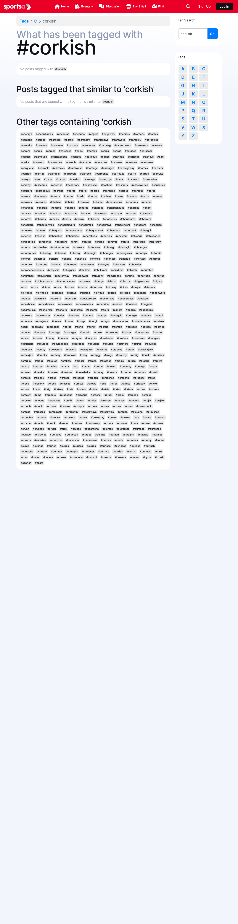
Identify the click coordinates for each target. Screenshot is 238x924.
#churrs (129, 275)
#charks (86, 213)
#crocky (25, 400)
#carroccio (69, 173)
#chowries (135, 264)
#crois (80, 400)
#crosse (25, 411)
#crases (79, 360)
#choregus (106, 253)
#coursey (26, 349)
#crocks (146, 394)
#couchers (138, 338)
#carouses (147, 162)
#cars (37, 179)
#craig (134, 355)
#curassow (72, 440)
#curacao (138, 428)
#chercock (130, 230)
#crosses (39, 411)
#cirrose (85, 292)
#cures (25, 445)
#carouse (131, 162)
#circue (69, 287)
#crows (83, 417)
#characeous (114, 202)
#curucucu (76, 457)
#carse (48, 179)
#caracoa (55, 139)
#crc (75, 366)
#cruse (145, 423)
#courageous (60, 343)
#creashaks (83, 372)
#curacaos (154, 428)
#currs (158, 451)
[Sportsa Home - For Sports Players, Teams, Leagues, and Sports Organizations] (17, 6)
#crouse (55, 417)
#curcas (106, 440)
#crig (47, 389)
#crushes (38, 428)
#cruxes (76, 428)
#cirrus (111, 292)
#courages (78, 343)
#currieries (87, 451)
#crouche (137, 411)
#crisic (93, 389)
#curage (100, 434)
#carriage (92, 168)
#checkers (27, 224)
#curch (119, 440)
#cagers (93, 134)
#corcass (26, 321)
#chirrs (125, 241)
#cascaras (40, 184)
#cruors (108, 423)
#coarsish (40, 298)
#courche (93, 343)
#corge (81, 321)
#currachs (27, 451)
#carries (25, 173)
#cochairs (70, 298)
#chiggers (61, 241)
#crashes (105, 360)
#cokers (117, 309)
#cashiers (122, 184)
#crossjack (55, 411)
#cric (103, 383)
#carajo (68, 139)
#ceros (119, 196)
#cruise (63, 423)
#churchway (61, 275)
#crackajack (145, 349)
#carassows (101, 139)
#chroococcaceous (32, 270)
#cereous (137, 190)
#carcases (57, 145)
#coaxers (55, 298)
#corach (88, 315)
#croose (65, 406)
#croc (37, 394)
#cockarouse (88, 298)
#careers (157, 145)
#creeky (39, 377)
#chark (147, 207)
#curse (35, 457)
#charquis (146, 213)
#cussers (120, 457)
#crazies (51, 366)
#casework (72, 184)
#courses (150, 343)
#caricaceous (59, 156)
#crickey (139, 383)
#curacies (40, 434)
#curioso (105, 445)
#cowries (101, 349)
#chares (70, 207)
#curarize (40, 440)
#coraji (159, 315)
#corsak (85, 332)
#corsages (70, 332)
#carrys (25, 179)
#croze (112, 417)
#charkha (55, 213)
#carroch (85, 173)
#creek (153, 372)
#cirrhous (57, 292)
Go (212, 34)
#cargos (25, 156)
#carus (119, 179)
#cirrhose (26, 292)
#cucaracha (91, 428)
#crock (120, 394)
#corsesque (142, 332)
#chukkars (100, 270)
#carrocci (54, 173)
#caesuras (63, 134)
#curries (118, 451)
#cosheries (106, 338)
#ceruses (26, 202)
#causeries (158, 184)
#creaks (25, 372)
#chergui (145, 230)
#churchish (44, 275)
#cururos (106, 457)
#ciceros (26, 281)
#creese (65, 377)
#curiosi (91, 445)
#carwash (133, 179)
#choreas (60, 253)
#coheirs (61, 309)
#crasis (119, 360)
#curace (25, 434)
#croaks (153, 389)
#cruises (77, 423)
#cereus (25, 196)
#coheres (91, 309)
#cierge (98, 281)
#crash (92, 360)
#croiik (68, 400)
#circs (57, 287)
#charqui (131, 213)
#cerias (68, 196)
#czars (39, 462)
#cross (129, 406)
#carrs (132, 173)
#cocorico (103, 304)
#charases (27, 207)
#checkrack (86, 224)
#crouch (122, 411)
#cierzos (125, 281)
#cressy (78, 383)
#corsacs (39, 332)
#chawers (145, 219)
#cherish (40, 235)
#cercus (123, 190)
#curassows (90, 440)
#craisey (158, 355)
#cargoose (146, 150)
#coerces (131, 304)
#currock (145, 451)
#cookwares (43, 315)
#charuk (79, 219)
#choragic (124, 247)
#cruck (51, 423)
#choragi (109, 247)
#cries (36, 389)
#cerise (92, 196)
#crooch (25, 406)
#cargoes (130, 150)
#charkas (40, 213)
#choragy (45, 253)
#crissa (128, 389)
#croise (91, 400)
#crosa (105, 406)
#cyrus (147, 457)
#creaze (112, 372)
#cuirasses (122, 428)
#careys (92, 150)
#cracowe (70, 355)
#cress (52, 383)
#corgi (93, 321)
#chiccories (153, 235)
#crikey (58, 389)
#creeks (25, 377)
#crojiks (160, 400)
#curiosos (120, 445)
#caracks (26, 139)
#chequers (55, 230)
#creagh (140, 366)
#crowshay (97, 417)
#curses (48, 457)
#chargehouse (115, 207)
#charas (146, 202)
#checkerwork (66, 224)
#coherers (76, 309)
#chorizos (140, 258)
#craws (157, 360)
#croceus (81, 394)
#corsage (54, 332)
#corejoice (42, 321)
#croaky (25, 394)
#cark (160, 156)
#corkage (37, 326)
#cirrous (99, 292)
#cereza (55, 196)
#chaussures (128, 219)
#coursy (40, 349)
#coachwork (157, 292)
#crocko (133, 394)
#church (132, 270)
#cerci (83, 190)
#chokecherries (59, 247)
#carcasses (88, 145)
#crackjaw (27, 355)
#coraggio (116, 315)
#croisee (105, 400)
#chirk (74, 241)
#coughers (27, 343)
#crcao (86, 366)
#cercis (94, 190)
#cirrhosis (42, 292)
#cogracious (28, 309)
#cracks (42, 355)
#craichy (121, 355)
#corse (98, 332)
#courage (43, 343)
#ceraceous (43, 190)
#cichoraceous (44, 281)
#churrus (159, 275)
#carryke (157, 173)
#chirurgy (155, 241)
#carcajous (151, 139)
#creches (140, 372)
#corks (79, 326)
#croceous (66, 394)
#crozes (125, 417)
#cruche (25, 423)
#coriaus (159, 321)
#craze (25, 366)
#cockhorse (28, 304)
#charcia (42, 207)
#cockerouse (126, 298)
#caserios (56, 184)
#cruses (158, 423)
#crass (132, 360)
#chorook (26, 264)
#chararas (132, 202)
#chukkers (117, 270)
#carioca (118, 156)
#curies (51, 445)
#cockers (142, 298)
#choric (66, 258)
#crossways (89, 411)
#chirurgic (139, 241)
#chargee (97, 207)
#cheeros (26, 230)
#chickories (28, 241)
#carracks (58, 168)
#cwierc (134, 457)
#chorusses (87, 264)
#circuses (96, 287)
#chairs (69, 202)
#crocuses (54, 400)
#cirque (135, 287)
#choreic (156, 253)
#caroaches (55, 162)
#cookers (26, 315)
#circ (24, 287)
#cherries (106, 235)
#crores (92, 406)
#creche (126, 372)
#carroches (101, 173)
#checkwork (122, 224)
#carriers (157, 168)
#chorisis (80, 258)
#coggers (146, 304)
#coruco (63, 338)
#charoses (100, 213)
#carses (61, 179)
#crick (113, 383)
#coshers (122, 338)
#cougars (153, 338)
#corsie (157, 332)
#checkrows (104, 224)
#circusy (111, 287)
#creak (153, 366)
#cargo (117, 150)
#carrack (43, 168)
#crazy (65, 366)
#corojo (103, 326)
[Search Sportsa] (188, 6)
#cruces (160, 417)
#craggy (95, 355)
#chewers (121, 235)
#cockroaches (84, 304)
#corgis (105, 321)
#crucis (38, 423)
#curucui (91, 457)
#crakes (52, 360)
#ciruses (125, 292)
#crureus (122, 423)
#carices (76, 156)
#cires (124, 287)
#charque (116, 213)
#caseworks (90, 184)
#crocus (39, 400)
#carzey (25, 184)
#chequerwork (94, 230)
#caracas (138, 134)
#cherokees (90, 235)
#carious (148, 156)
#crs (136, 417)
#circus (82, 287)
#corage (102, 315)
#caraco (41, 139)
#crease (52, 372)
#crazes (38, 366)
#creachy (125, 366)
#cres (151, 377)
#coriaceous (120, 321)
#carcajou (135, 139)
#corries (146, 326)
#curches (132, 440)
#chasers (93, 219)
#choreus (39, 258)
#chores (25, 258)
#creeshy (138, 377)
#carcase (41, 145)
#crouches (152, 411)
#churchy (98, 275)
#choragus (140, 247)
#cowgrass (86, 349)
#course (136, 343)
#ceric (80, 196)
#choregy (141, 253)
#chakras (83, 202)
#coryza (76, 338)
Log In (224, 6)
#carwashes (150, 179)
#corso (25, 338)
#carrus (144, 173)
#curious (135, 445)
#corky (91, 326)
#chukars (84, 270)
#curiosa (78, 445)
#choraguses (28, 253)
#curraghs (72, 451)
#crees (52, 377)
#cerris (144, 196)
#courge (108, 343)
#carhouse (40, 156)
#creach (111, 366)
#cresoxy (38, 383)
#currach (149, 445)
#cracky (55, 355)
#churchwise (81, 275)
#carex (79, 150)
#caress (50, 150)
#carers (25, 150)
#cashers (106, 184)
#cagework (108, 134)
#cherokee (72, 235)
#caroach (38, 162)
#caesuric (79, 134)
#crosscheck (144, 406)
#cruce (147, 417)
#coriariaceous (141, 321)
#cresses (65, 383)
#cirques (149, 287)
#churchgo (27, 275)
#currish (131, 451)
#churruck (143, 275)
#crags (108, 355)
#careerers (141, 145)
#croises (119, 400)
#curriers (103, 451)
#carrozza (118, 173)
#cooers (131, 309)
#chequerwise (73, 230)
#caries (104, 156)
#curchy (146, 440)
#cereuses (40, 196)
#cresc (25, 383)
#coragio (131, 315)
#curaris (25, 440)
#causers (26, 190)
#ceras (71, 190)
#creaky (39, 372)
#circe (46, 287)
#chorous (41, 264)
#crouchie (27, 417)
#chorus (55, 264)
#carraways (75, 168)
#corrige (159, 326)
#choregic (90, 253)
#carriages (107, 168)
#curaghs (128, 434)
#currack (42, 451)
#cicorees (85, 281)
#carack (153, 134)
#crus (134, 423)
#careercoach (122, 145)
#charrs (54, 219)
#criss (116, 389)
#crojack (133, 400)
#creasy (98, 372)
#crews (91, 383)
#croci (108, 394)
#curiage (38, 445)
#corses (126, 332)
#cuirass (107, 428)
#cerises (106, 196)
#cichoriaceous (65, 281)
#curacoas (71, 434)
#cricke (125, 383)
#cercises (109, 190)
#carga (105, 150)
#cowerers (55, 349)
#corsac (25, 332)
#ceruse (157, 196)
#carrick (143, 168)
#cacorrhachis (44, 134)
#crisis (105, 389)
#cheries (26, 235)
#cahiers (124, 134)
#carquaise (27, 168)
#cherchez (113, 230)
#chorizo (124, 258)
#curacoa (55, 434)
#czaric (159, 457)
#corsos (37, 338)
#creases (66, 372)
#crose (116, 406)
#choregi (75, 253)
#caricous (91, 156)
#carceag (104, 145)
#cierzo (111, 281)
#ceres (151, 190)
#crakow (66, 360)
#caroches (100, 162)
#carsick (74, 179)
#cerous (131, 196)
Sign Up (204, 6)
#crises (81, 389)
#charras (26, 219)
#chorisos (109, 258)
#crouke (41, 417)
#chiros (99, 241)
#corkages (52, 326)
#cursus (61, 457)
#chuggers (69, 270)
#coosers (73, 315)
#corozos (131, 326)
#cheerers (140, 224)
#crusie (51, 428)
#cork (24, 326)
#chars (66, 219)
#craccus (116, 349)
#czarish (26, 462)
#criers (25, 389)
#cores (69, 321)
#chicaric (136, 235)
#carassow (83, 139)
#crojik (147, 400)
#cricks (153, 383)
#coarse (25, 298)
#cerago (58, 190)
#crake (39, 360)
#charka (25, 213)
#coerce (117, 304)
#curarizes (56, 440)
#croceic (50, 394)
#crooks (51, 406)
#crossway (71, 411)
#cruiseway (93, 423)
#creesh (93, 377)
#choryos (103, 264)
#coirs (105, 309)
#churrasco (114, 275)
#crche (98, 366)
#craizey (26, 360)
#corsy (50, 338)
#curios (64, 445)
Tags (24, 21)
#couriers (122, 343)
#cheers (40, 230)
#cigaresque (141, 281)
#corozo (117, 326)
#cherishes (55, 235)
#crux (63, 428)
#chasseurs (110, 219)
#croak (141, 389)
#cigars (157, 281)
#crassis (144, 360)
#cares (38, 150)
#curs (24, 457)
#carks (25, 162)
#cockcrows (106, 298)
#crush (25, 428)
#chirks (86, 241)
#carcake (26, 145)
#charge (83, 207)
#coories (59, 315)
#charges (133, 207)
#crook (38, 406)
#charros (40, 219)
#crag (83, 355)
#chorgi (53, 258)
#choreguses (124, 253)
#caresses (65, 150)
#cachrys (26, 134)
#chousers (119, 264)
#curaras (142, 434)
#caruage (89, 179)
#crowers (69, 417)
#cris (70, 389)
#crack (130, 349)
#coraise (146, 315)
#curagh (114, 434)
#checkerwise (45, 224)
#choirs (25, 247)
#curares (157, 434)
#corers (56, 321)
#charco (56, 207)
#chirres (112, 241)
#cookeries (146, 309)
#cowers (70, 349)
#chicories (44, 241)
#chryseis (53, 270)
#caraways (118, 139)
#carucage (105, 179)
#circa (34, 287)
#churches (147, 270)
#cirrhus (71, 292)
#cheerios (156, 224)
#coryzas (91, 338)
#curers (159, 440)
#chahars (55, 202)
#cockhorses (46, 304)
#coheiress (45, 309)
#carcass (72, 145)
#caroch (70, 162)
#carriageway (126, 168)
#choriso (95, 258)
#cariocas (133, 156)
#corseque (111, 332)
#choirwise (40, 247)
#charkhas (70, 213)
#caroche (85, 162)
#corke (67, 326)
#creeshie (124, 377)
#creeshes (108, 377)
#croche (96, 394)
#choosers (94, 247)
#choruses (70, 264)
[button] (61, 6)
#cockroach (65, 304)
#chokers (78, 247)
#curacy (86, 434)
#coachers (140, 292)
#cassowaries (139, 184)
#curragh (56, 451)
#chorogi (154, 258)
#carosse (116, 162)
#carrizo (39, 173)
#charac (98, 202)
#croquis (78, 406)
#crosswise (107, 411)
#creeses (78, 377)
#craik (146, 355)
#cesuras (41, 202)
